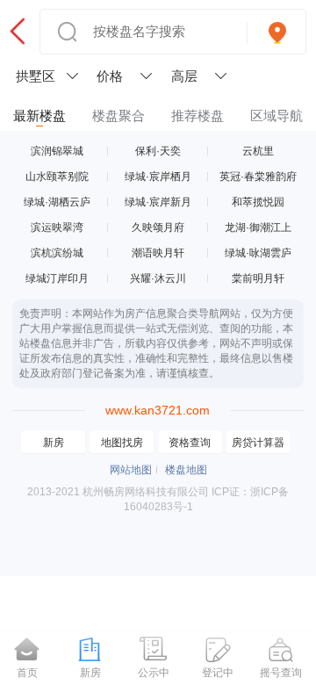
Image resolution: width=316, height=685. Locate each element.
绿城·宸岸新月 (158, 202)
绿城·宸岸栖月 (158, 176)
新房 (53, 442)
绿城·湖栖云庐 (57, 202)
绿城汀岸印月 (57, 278)
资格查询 (190, 442)
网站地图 (131, 470)
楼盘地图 (186, 470)
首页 (27, 673)
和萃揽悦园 (258, 202)
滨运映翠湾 (57, 227)
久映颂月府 (158, 227)
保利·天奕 (158, 151)
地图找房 (122, 442)
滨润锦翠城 (57, 151)
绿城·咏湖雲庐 (258, 253)
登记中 (217, 673)
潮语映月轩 (158, 253)
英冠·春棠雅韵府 (258, 176)
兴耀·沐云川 (158, 278)
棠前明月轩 (258, 278)
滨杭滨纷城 (57, 253)
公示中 (153, 673)
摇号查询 (281, 673)
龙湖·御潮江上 (258, 227)
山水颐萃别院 (57, 176)
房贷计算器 (258, 442)
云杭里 (258, 151)
